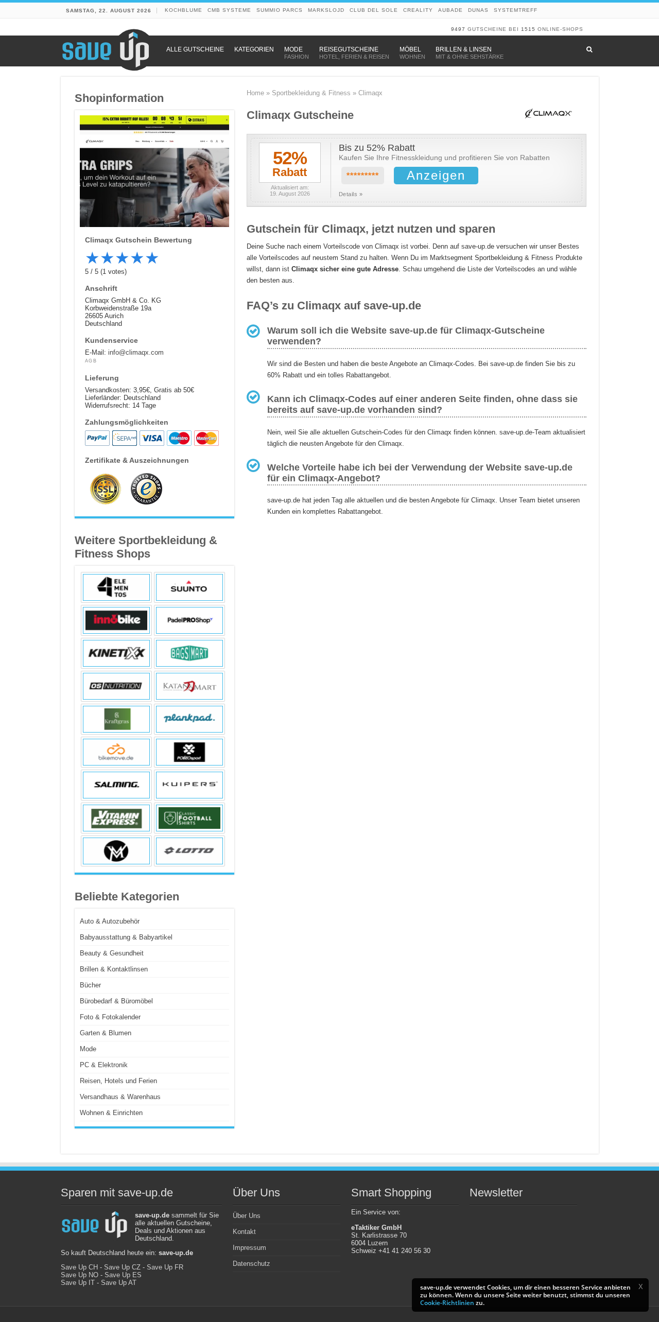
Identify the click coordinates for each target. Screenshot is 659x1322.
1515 (528, 29)
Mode (88, 1049)
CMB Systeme (229, 10)
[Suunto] (189, 587)
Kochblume (183, 10)
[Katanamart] (189, 686)
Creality (418, 10)
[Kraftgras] (116, 719)
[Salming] (116, 785)
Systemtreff (515, 10)
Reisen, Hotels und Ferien (118, 1081)
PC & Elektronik (104, 1065)
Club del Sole (374, 10)
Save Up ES (123, 1275)
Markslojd (326, 10)
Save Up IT (78, 1282)
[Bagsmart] (189, 653)
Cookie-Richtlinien (447, 1302)
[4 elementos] (116, 587)
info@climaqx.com (136, 352)
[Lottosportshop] (189, 851)
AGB (91, 360)
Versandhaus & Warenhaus (120, 1097)
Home (255, 93)
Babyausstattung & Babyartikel (126, 937)
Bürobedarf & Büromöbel (116, 1001)
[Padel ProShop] (189, 620)
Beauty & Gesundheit (112, 953)
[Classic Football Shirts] (189, 818)
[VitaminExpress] (116, 818)
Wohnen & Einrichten (111, 1113)
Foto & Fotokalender (110, 1017)
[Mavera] (116, 851)
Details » (351, 194)
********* (362, 175)
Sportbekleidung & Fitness (311, 93)
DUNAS (478, 10)
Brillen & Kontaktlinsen (114, 969)
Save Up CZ (122, 1267)
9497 (458, 29)
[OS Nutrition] (116, 686)
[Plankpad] (189, 719)
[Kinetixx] (116, 653)
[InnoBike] (116, 620)
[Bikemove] (116, 752)
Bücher (90, 985)
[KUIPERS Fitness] (189, 785)
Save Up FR (165, 1267)
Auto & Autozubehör (110, 921)
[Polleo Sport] (189, 752)
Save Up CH (79, 1267)
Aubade (450, 10)
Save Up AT (118, 1282)
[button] (640, 1286)
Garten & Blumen (105, 1033)
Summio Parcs (279, 10)
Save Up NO (79, 1275)
